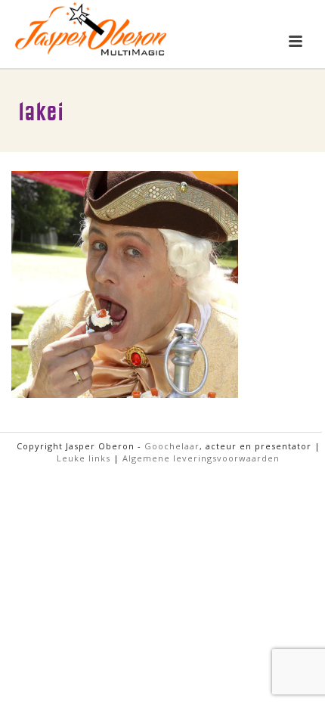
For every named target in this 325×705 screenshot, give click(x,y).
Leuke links (83, 458)
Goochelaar (172, 446)
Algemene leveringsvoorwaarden (201, 458)
